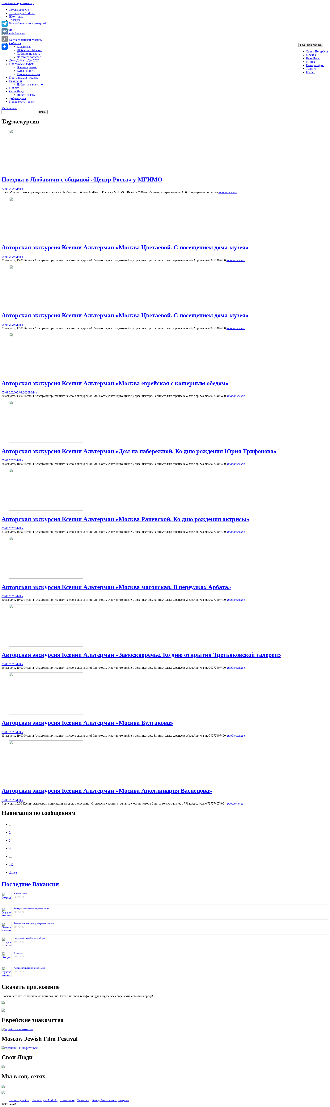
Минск (310, 61)
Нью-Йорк (313, 58)
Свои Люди (16, 91)
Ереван (310, 72)
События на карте (28, 53)
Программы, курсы (21, 63)
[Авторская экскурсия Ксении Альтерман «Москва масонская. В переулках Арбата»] (46, 577)
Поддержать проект (22, 101)
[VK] (4, 31)
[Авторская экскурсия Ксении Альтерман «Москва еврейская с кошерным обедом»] (46, 374)
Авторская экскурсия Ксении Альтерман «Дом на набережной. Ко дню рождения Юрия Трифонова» (139, 451)
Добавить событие (29, 57)
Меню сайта (9, 108)
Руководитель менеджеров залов (29, 968)
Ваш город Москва (310, 44)
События (15, 43)
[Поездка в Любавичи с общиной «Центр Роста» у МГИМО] (46, 170)
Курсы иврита (26, 70)
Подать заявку (26, 94)
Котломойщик (20, 893)
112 (11, 864)
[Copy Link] (4, 39)
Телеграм (15, 20)
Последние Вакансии (30, 884)
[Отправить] (4, 46)
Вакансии (15, 81)
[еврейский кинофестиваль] (20, 1048)
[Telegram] (4, 23)
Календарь (24, 46)
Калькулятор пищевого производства (31, 908)
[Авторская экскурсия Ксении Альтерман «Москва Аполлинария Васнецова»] (46, 781)
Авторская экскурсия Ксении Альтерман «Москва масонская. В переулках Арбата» (116, 587)
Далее (13, 872)
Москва (311, 54)
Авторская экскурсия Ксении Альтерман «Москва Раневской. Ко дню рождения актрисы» (125, 519)
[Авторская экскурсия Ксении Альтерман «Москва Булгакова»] (46, 713)
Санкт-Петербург (317, 51)
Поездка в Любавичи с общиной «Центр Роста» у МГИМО (82, 179)
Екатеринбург (315, 65)
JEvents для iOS (19, 9)
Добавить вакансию (30, 84)
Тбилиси (311, 68)
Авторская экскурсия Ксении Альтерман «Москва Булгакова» (87, 722)
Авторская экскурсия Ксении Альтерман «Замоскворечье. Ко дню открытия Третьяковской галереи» (141, 654)
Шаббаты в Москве (29, 50)
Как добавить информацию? (27, 23)
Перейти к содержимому (18, 3)
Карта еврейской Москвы (25, 39)
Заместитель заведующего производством (34, 923)
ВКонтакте (16, 16)
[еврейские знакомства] (17, 1029)
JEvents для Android (22, 13)
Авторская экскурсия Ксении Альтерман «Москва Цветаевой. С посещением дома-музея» (125, 247)
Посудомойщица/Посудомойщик (29, 938)
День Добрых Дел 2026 (24, 60)
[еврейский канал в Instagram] (3, 1093)
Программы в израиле (23, 77)
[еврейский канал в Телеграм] (3, 1088)
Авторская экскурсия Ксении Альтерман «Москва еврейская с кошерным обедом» (115, 383)
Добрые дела (17, 98)
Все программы (27, 67)
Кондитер (18, 953)
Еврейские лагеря (28, 74)
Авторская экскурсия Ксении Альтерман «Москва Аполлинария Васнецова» (107, 790)
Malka (19, 188)
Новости (14, 87)
